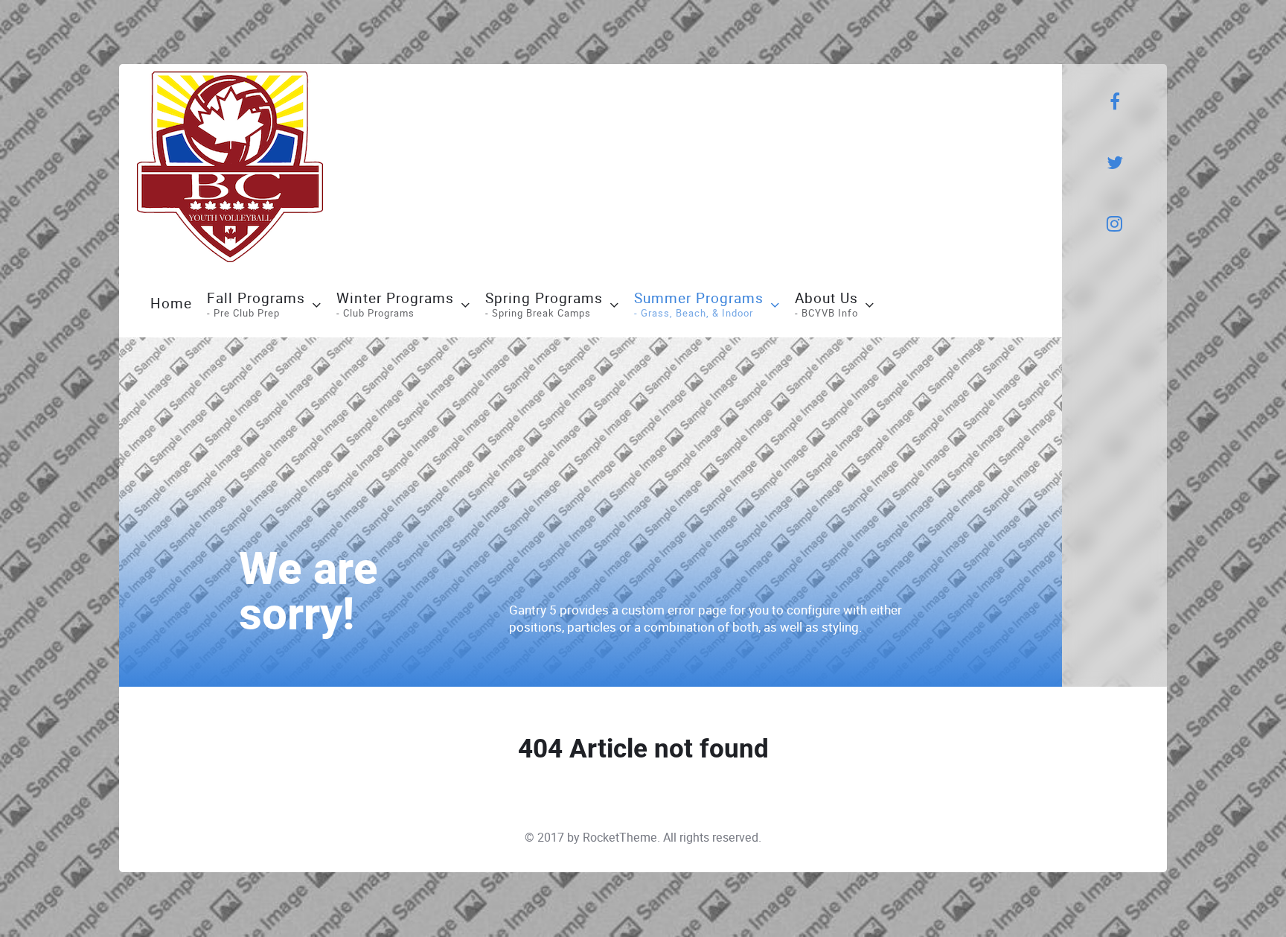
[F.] (230, 167)
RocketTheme (620, 837)
